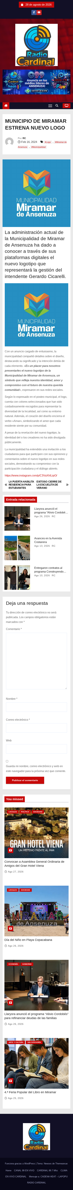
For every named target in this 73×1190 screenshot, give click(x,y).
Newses (48, 1163)
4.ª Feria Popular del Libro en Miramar (30, 1092)
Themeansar (61, 1163)
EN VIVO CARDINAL (15, 1176)
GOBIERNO (27, 964)
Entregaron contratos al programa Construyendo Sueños (48, 571)
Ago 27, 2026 (15, 871)
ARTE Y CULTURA (16, 1042)
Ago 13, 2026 (42, 546)
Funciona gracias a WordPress (20, 1163)
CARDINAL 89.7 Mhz (47, 1170)
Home (8, 1170)
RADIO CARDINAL (36, 1182)
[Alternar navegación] (50, 105)
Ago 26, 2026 (42, 516)
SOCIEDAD (37, 812)
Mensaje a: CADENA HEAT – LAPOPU (48, 1176)
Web (9, 740)
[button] (58, 106)
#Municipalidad (38, 147)
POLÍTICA (25, 812)
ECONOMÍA (13, 964)
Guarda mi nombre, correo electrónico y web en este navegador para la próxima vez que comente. (36, 768)
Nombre (11, 698)
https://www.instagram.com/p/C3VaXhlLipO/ (31, 475)
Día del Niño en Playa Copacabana (28, 940)
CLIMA (64, 1170)
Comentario (14, 629)
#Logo (48, 142)
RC (24, 138)
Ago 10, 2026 (42, 575)
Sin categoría (34, 1042)
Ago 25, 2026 (15, 1098)
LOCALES (13, 812)
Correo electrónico (18, 719)
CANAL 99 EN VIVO (24, 1170)
